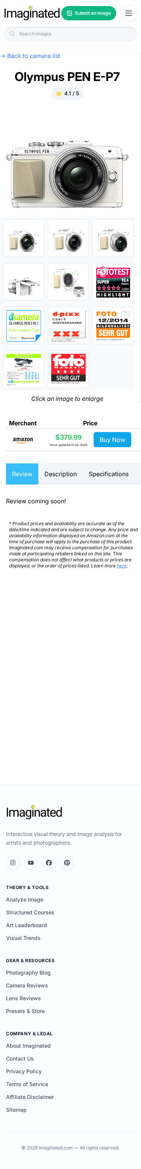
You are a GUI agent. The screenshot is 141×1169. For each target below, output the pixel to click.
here (122, 565)
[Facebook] (49, 862)
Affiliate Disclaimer (30, 1097)
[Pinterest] (67, 862)
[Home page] (32, 13)
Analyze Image (24, 899)
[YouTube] (31, 862)
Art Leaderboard (26, 925)
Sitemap (16, 1109)
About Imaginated (28, 1045)
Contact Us (20, 1058)
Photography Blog (28, 972)
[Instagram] (13, 862)
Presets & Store (25, 1011)
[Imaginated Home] (34, 812)
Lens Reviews (23, 998)
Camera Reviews (27, 985)
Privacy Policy (24, 1071)
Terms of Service (27, 1084)
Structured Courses (30, 912)
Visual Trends (23, 938)
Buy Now (112, 439)
